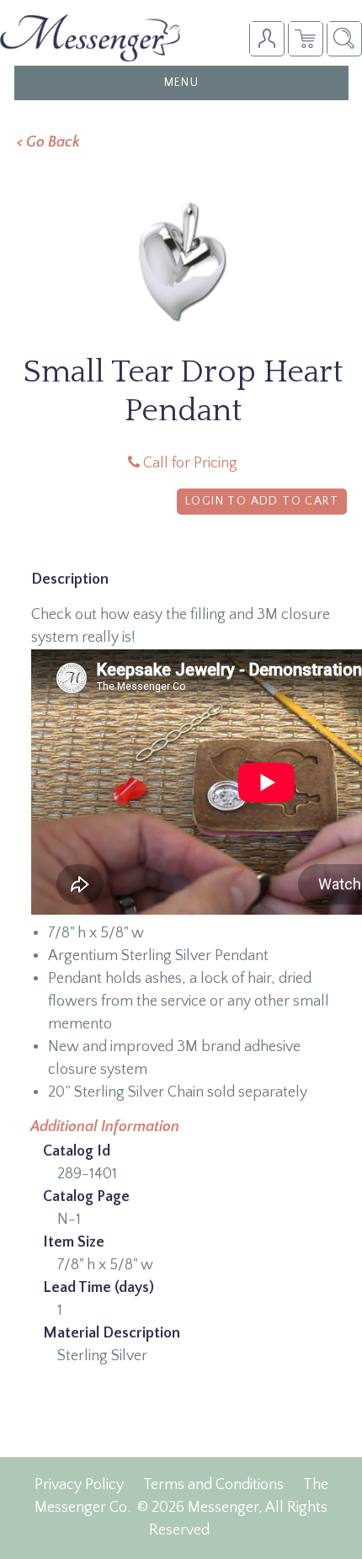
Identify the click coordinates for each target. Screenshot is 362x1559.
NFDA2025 (305, 38)
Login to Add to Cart (261, 501)
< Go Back (48, 142)
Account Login (266, 38)
